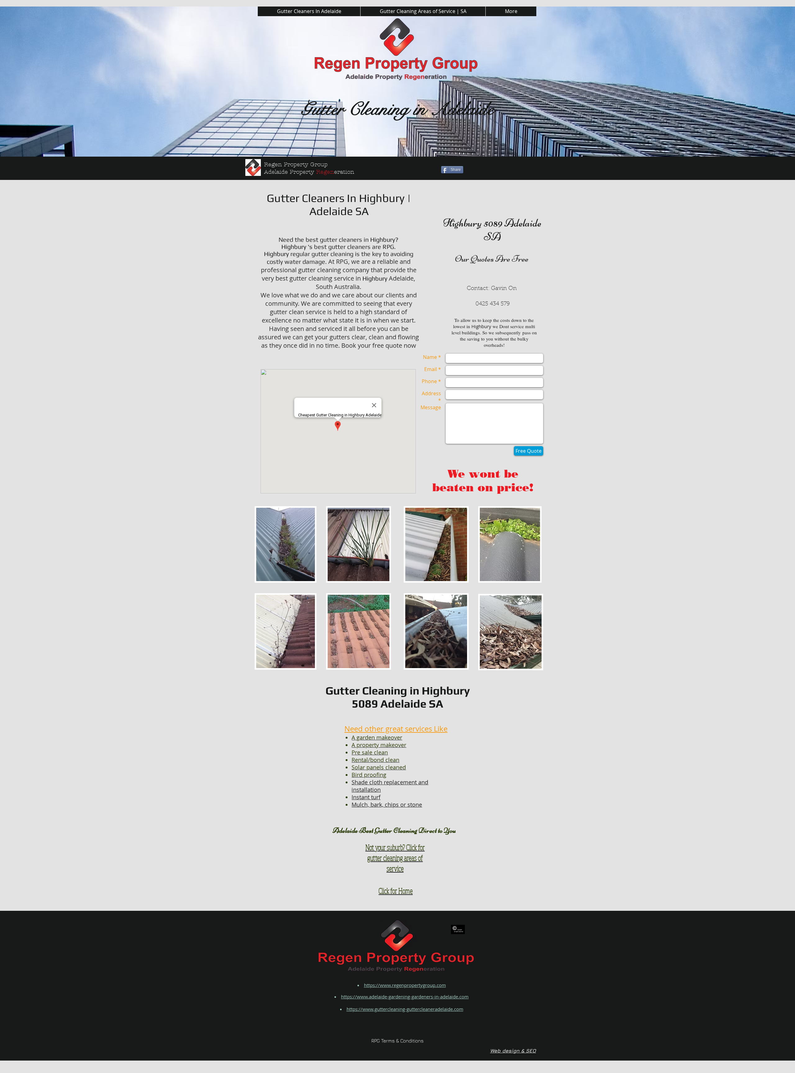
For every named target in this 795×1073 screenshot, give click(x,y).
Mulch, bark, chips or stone (387, 804)
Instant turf (366, 797)
